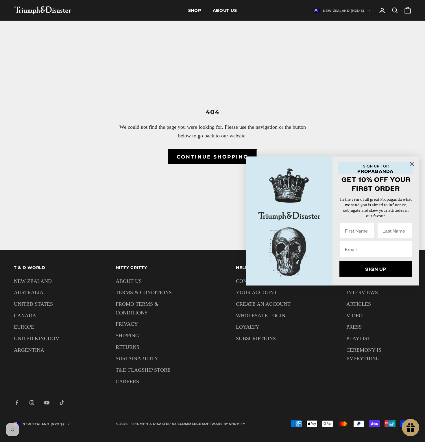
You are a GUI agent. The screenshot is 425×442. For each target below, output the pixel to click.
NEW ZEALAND (33, 281)
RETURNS (127, 347)
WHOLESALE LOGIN (260, 315)
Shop (194, 10)
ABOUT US (129, 281)
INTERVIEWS (362, 292)
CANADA (25, 315)
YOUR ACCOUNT (256, 292)
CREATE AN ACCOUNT (263, 304)
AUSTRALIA (28, 292)
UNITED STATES (33, 304)
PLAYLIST (358, 338)
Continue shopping (212, 157)
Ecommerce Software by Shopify (211, 424)
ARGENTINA (29, 350)
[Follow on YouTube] (47, 403)
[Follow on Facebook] (17, 403)
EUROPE (24, 327)
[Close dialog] (412, 164)
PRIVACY (127, 324)
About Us (225, 10)
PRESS (354, 327)
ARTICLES (358, 304)
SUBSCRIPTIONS (256, 338)
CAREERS (127, 381)
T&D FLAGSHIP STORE (143, 370)
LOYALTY (247, 327)
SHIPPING (127, 335)
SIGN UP (376, 269)
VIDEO (354, 315)
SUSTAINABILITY (137, 358)
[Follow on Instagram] (32, 403)
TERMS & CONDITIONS (144, 292)
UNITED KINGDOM (37, 338)
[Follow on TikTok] (62, 403)
